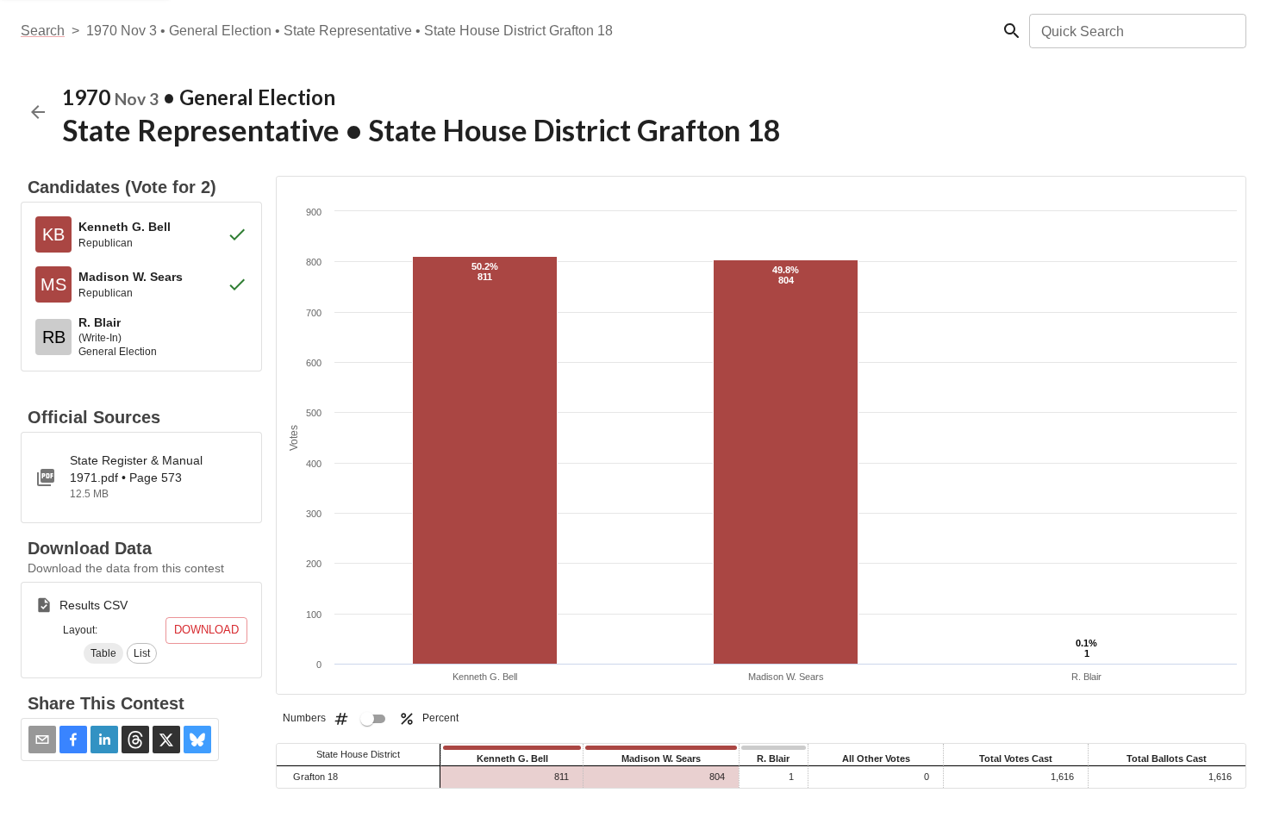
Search (43, 30)
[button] (103, 653)
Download (206, 629)
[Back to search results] (38, 112)
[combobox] (1136, 31)
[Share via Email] (42, 739)
